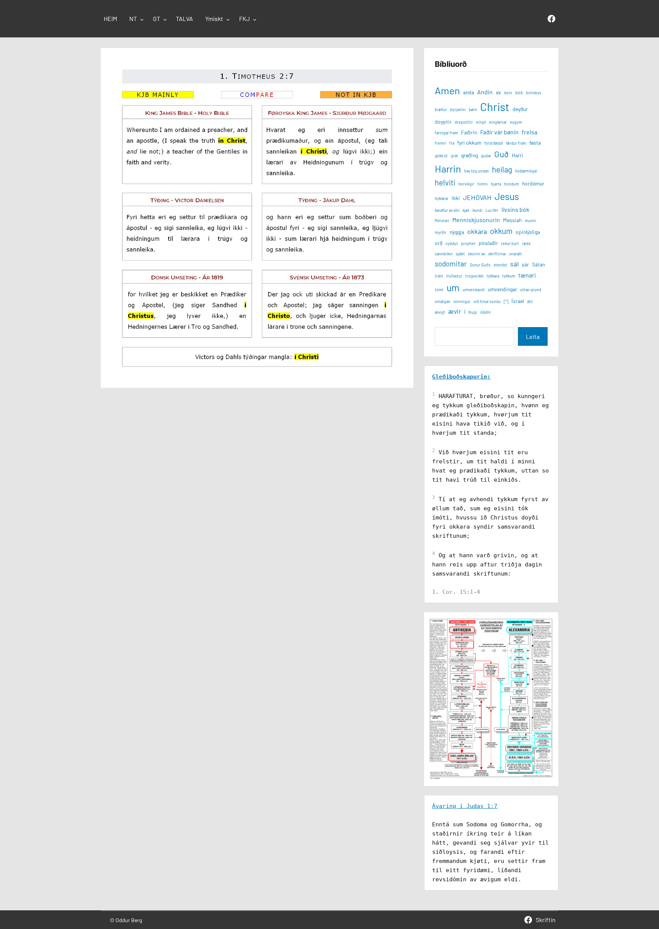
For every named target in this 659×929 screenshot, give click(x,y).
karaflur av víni (447, 210)
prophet (468, 243)
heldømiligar (526, 170)
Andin (485, 91)
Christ (495, 106)
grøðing (469, 155)
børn (473, 109)
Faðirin (469, 132)
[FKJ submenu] (255, 19)
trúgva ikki (474, 275)
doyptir (443, 121)
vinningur (462, 301)
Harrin (448, 168)
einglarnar (498, 121)
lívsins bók (515, 209)
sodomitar (451, 263)
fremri (440, 142)
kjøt (466, 210)
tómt (439, 289)
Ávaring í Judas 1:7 (464, 806)
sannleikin (444, 253)
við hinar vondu (487, 301)
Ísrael (517, 301)
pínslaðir (488, 243)
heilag (502, 169)
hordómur (533, 183)
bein (508, 92)
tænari (527, 275)
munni (530, 220)
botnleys (533, 92)
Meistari (442, 220)
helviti (445, 182)
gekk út (441, 155)
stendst (500, 264)
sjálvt (460, 253)
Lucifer (491, 210)
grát (454, 155)
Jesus (507, 196)
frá (451, 142)
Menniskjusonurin (476, 219)
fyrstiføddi (493, 142)
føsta (535, 142)
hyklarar (441, 198)
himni (482, 183)
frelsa (529, 131)
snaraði (515, 253)
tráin (439, 275)
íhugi (472, 312)
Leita (533, 336)
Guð (501, 154)
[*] (506, 301)
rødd (526, 243)
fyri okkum (469, 142)
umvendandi (474, 289)
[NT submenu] (142, 19)
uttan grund (530, 289)
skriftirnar (497, 253)
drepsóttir (464, 121)
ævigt (440, 312)
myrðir (441, 232)
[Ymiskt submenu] (228, 19)
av (498, 92)
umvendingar (502, 289)
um (453, 287)
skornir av (476, 253)
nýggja (457, 232)
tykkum (508, 275)
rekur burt (510, 243)
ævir (454, 311)
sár (525, 264)
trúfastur (454, 275)
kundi (477, 210)
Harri (517, 155)
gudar (486, 155)
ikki (456, 198)
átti (530, 301)
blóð (519, 92)
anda (468, 92)
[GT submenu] (165, 19)
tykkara (493, 275)
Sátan (538, 264)
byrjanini (458, 109)
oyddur (451, 243)
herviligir (466, 183)
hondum (511, 183)
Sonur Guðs (480, 264)
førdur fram (516, 142)
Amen (447, 90)
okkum (501, 230)
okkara (477, 231)
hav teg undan (476, 170)
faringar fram (446, 132)
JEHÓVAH (477, 197)
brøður (441, 109)
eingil (481, 121)
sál (514, 264)
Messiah (512, 220)
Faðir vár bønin (499, 131)
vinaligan (442, 301)
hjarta (496, 183)
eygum (516, 121)
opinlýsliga (528, 232)
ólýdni (485, 312)
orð (438, 243)
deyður (520, 109)
